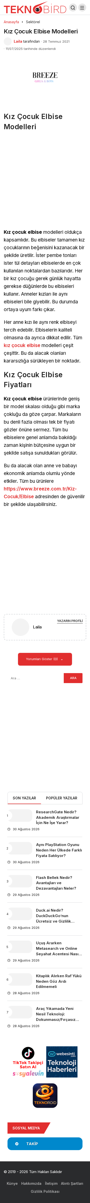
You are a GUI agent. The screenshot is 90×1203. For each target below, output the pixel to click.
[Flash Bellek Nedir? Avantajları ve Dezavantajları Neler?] (19, 881)
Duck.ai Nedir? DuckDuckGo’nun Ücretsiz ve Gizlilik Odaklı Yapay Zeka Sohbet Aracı (53, 921)
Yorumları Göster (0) (42, 659)
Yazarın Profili (70, 621)
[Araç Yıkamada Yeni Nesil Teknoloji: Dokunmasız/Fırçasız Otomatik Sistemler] (19, 1012)
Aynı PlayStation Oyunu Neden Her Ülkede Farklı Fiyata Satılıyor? (59, 850)
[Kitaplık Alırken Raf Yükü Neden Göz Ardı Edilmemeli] (19, 979)
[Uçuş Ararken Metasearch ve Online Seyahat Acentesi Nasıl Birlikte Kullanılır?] (19, 947)
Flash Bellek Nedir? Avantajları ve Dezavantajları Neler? (56, 883)
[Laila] (20, 628)
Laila (18, 41)
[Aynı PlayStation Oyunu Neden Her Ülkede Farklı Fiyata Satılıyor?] (19, 848)
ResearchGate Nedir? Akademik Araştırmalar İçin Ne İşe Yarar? (57, 817)
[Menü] (82, 7)
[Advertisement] (45, 182)
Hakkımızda (31, 1183)
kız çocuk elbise (22, 345)
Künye (12, 1183)
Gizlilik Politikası (45, 1191)
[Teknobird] (35, 7)
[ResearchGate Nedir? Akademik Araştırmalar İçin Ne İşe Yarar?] (19, 815)
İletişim (51, 1183)
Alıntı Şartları (72, 1183)
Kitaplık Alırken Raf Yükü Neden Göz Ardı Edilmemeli (59, 981)
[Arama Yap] (73, 7)
